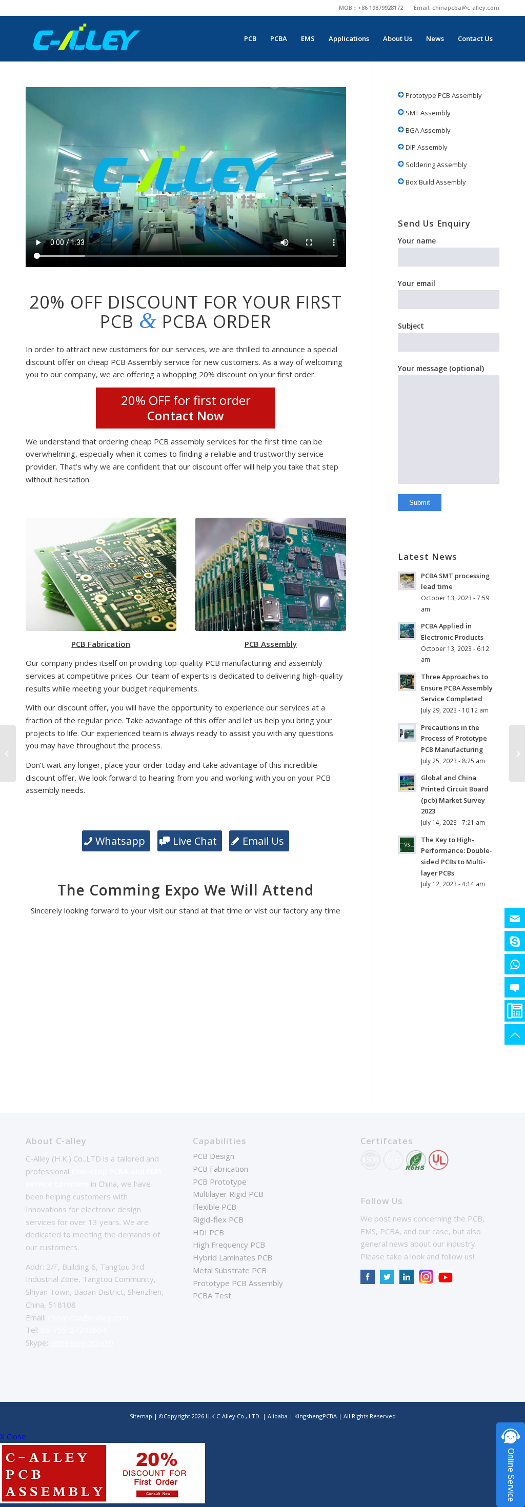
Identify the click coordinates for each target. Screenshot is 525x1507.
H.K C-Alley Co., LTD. (233, 1416)
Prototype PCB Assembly (443, 95)
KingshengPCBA (315, 1416)
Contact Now (185, 415)
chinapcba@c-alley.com (465, 7)
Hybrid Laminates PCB (232, 1257)
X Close (13, 1436)
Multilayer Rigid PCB (228, 1194)
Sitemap (141, 1416)
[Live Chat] (514, 987)
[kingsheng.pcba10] (514, 941)
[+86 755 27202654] (514, 1011)
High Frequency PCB (229, 1244)
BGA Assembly (427, 130)
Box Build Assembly (435, 182)
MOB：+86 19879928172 (371, 7)
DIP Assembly (426, 147)
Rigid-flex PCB (218, 1219)
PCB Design (213, 1156)
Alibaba (278, 1416)
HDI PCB (208, 1232)
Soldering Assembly (435, 164)
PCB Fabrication (220, 1169)
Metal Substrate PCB (230, 1270)
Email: (423, 7)
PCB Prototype (220, 1181)
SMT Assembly (427, 112)
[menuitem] (371, 7)
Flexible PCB (214, 1206)
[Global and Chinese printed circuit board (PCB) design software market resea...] (517, 753)
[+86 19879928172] (514, 964)
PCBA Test (212, 1295)
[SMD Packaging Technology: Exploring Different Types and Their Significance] (8, 753)
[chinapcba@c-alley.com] (514, 918)
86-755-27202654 (74, 1330)
